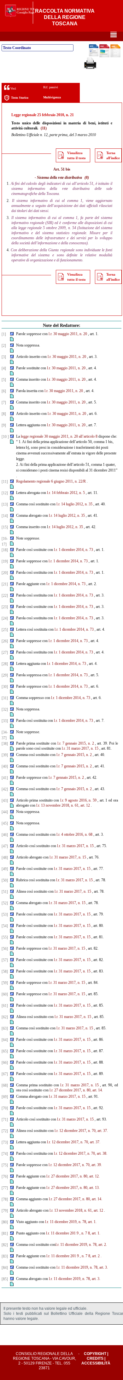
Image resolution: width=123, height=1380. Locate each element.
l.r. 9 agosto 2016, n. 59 (78, 800)
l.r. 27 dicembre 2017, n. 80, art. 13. (73, 1187)
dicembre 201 (66, 1233)
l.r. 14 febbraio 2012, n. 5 (66, 492)
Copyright (95, 1354)
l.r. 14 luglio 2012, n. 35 (74, 504)
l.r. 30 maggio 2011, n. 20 (68, 334)
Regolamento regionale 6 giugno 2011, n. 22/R (51, 481)
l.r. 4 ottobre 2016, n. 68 (74, 834)
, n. (81, 1233)
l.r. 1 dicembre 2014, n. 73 (73, 549)
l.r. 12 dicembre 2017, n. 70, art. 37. (81, 1130)
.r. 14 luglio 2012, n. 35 (65, 527)
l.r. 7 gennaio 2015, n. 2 (75, 743)
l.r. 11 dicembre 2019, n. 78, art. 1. (71, 1222)
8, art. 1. (94, 1233)
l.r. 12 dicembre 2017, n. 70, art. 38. (80, 1153)
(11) (44, 128)
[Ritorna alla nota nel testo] (12, 334)
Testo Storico (19, 97)
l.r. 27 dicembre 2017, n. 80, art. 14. (76, 1090)
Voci (12, 88)
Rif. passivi (50, 87)
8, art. (92, 1256)
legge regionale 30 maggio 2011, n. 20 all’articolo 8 (59, 436)
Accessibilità (95, 1363)
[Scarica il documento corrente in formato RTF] (93, 55)
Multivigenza (52, 97)
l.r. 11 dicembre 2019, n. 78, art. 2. (81, 1244)
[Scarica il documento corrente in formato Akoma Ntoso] (115, 56)
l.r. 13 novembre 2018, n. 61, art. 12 (63, 805)
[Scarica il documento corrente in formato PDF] (104, 56)
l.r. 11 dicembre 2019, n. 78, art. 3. (82, 1267)
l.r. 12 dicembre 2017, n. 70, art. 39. (75, 1165)
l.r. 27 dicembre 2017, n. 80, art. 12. (73, 1176)
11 (53, 1233)
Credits (95, 1358)
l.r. (48, 1233)
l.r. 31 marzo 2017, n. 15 (80, 748)
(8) (87, 177)
